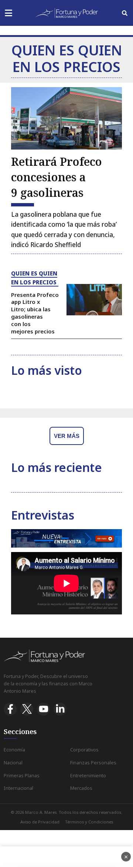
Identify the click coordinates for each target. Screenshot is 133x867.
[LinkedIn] (60, 709)
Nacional (13, 763)
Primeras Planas (22, 775)
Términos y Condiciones (89, 822)
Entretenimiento (88, 775)
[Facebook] (10, 709)
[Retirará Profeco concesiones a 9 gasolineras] (66, 118)
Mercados (81, 788)
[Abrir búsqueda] (124, 13)
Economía (14, 750)
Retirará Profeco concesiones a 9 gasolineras (56, 177)
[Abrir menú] (8, 13)
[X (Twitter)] (26, 709)
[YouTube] (43, 709)
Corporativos (84, 750)
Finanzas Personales (93, 763)
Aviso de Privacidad (39, 822)
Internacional (18, 788)
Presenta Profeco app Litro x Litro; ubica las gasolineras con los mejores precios (35, 313)
